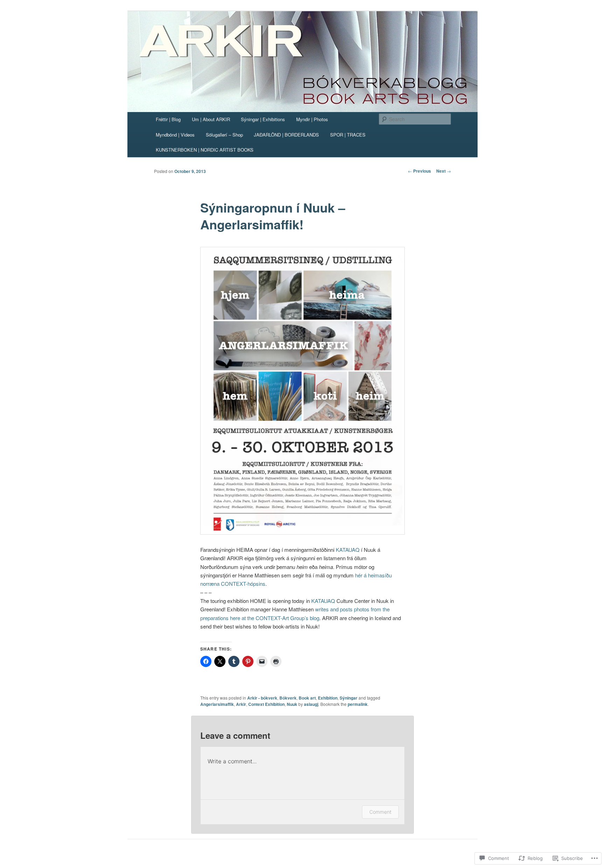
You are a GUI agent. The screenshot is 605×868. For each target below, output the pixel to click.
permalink (358, 704)
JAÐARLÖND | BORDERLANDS (286, 134)
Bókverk (288, 698)
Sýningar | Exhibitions (263, 119)
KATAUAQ (348, 549)
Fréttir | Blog (168, 119)
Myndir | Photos (312, 119)
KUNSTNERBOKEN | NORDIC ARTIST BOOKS (204, 149)
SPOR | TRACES (348, 134)
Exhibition (328, 698)
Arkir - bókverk (262, 698)
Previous (419, 171)
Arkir (241, 704)
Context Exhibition (266, 704)
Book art (307, 698)
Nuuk (292, 704)
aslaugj (311, 704)
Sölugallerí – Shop (224, 134)
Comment (380, 812)
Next (443, 171)
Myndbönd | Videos (175, 134)
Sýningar (348, 698)
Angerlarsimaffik (217, 704)
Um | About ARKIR (211, 119)
